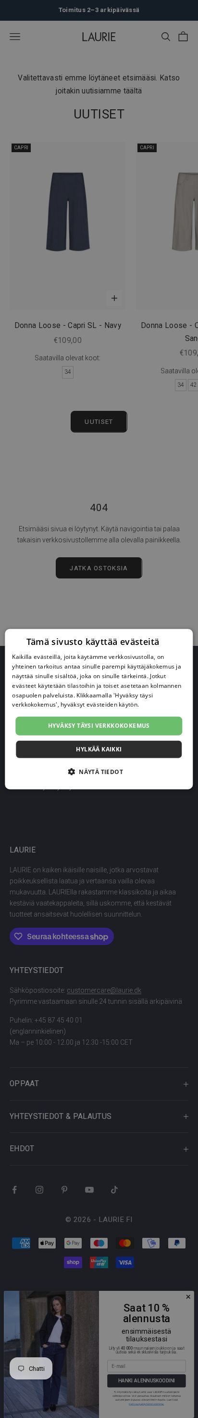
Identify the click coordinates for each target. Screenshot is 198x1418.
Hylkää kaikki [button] (99, 749)
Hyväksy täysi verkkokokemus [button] (99, 726)
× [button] (182, 639)
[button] (99, 771)
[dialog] (99, 709)
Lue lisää (153, 704)
